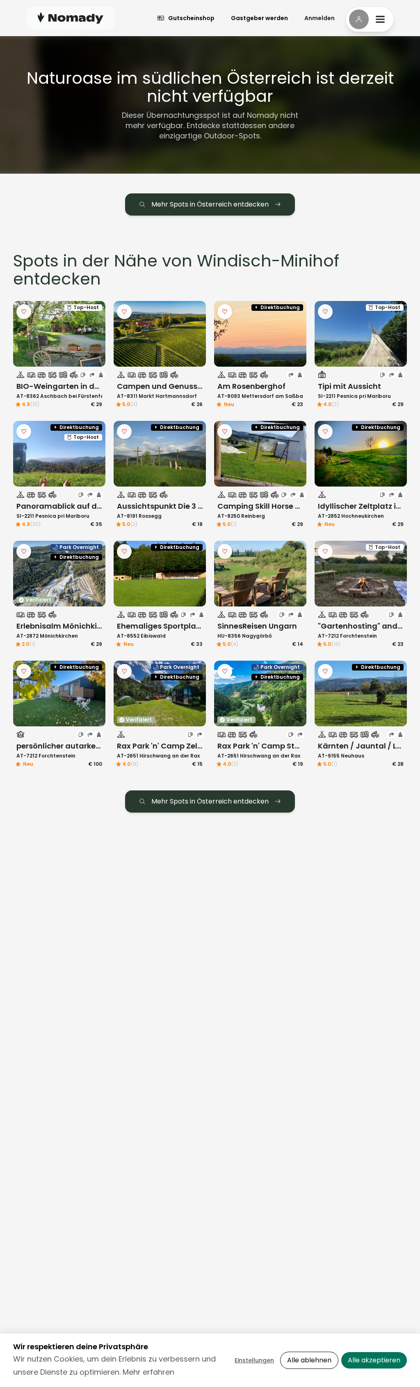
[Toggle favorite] (23, 311)
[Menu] (369, 19)
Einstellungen (254, 1360)
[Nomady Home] (70, 17)
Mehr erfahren (148, 1372)
